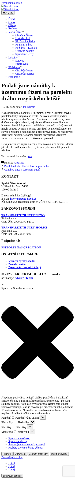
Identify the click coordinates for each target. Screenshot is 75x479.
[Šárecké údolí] (10, 6)
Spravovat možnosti (19, 438)
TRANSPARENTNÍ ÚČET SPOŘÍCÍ (24, 227)
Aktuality (19, 162)
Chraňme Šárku (24, 35)
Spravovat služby (17, 441)
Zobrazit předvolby (38, 454)
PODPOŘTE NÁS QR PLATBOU (21, 247)
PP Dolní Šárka (23, 44)
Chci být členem (24, 70)
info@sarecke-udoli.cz (23, 198)
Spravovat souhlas (12, 475)
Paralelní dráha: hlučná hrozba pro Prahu (26, 166)
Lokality (13, 57)
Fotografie (14, 76)
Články (12, 25)
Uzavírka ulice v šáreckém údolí (22, 169)
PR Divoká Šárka (25, 41)
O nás (11, 22)
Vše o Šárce (15, 31)
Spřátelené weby (24, 54)
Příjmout (7, 454)
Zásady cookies (17, 264)
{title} (11, 463)
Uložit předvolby (59, 454)
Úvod (11, 19)
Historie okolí (22, 38)
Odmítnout (20, 454)
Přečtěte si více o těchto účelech (25, 447)
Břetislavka (21, 63)
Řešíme (12, 28)
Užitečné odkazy (24, 50)
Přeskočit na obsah (11, 2)
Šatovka (19, 60)
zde (30, 156)
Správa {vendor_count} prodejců (26, 444)
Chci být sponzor (24, 73)
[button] (2, 284)
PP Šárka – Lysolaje (26, 47)
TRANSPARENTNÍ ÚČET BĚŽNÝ (23, 215)
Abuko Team (23, 278)
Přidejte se (14, 67)
